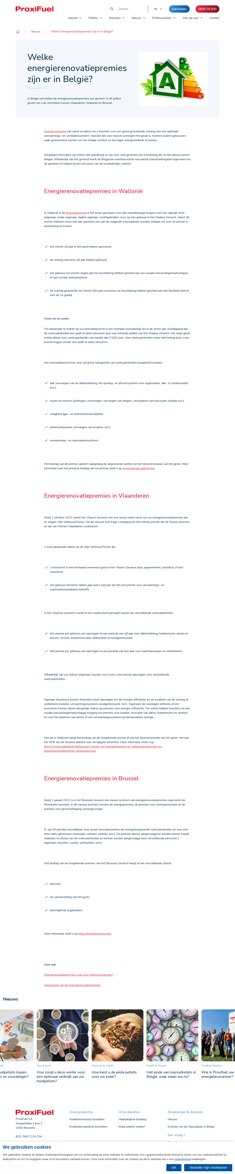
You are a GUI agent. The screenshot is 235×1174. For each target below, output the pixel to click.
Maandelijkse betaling (132, 1119)
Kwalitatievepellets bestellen (88, 1127)
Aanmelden (179, 9)
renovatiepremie (76, 213)
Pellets (93, 18)
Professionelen (161, 18)
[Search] (112, 9)
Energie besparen (55, 131)
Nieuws (136, 18)
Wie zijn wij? (190, 18)
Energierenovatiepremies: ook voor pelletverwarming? (78, 975)
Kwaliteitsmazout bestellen (86, 1119)
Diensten (114, 18)
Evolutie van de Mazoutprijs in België (191, 1127)
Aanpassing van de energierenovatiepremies (72, 985)
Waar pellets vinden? (132, 1127)
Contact (214, 18)
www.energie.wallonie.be (138, 468)
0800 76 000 (207, 9)
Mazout (72, 18)
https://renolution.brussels (94, 934)
